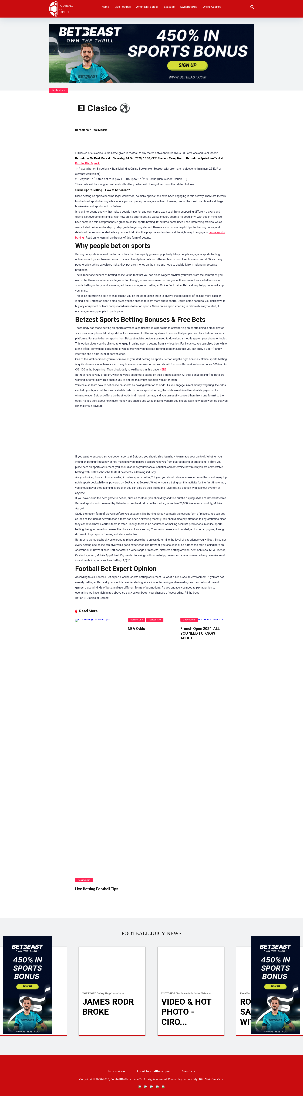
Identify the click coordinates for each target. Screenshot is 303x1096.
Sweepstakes (188, 6)
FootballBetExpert (87, 163)
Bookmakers (58, 90)
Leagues (169, 6)
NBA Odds (136, 628)
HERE (163, 369)
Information (116, 1071)
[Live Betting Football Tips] (99, 750)
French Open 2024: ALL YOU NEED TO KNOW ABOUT (200, 633)
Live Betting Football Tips (96, 889)
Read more (112, 1035)
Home (105, 6)
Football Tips (155, 620)
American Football (147, 6)
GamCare (188, 1071)
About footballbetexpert (153, 1071)
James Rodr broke (108, 1007)
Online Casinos (212, 6)
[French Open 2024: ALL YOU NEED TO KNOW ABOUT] (204, 620)
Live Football (123, 6)
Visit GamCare (214, 1079)
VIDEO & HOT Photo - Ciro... (186, 1012)
